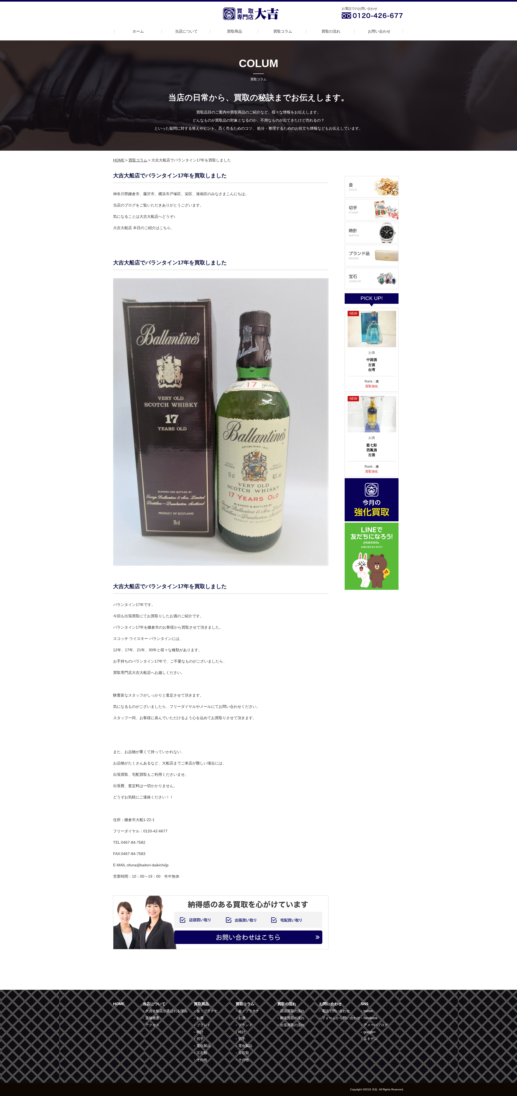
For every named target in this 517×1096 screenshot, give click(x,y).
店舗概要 (152, 1018)
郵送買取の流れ (292, 1018)
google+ (370, 1032)
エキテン (371, 1039)
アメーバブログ (376, 1025)
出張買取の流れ (292, 1025)
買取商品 (234, 31)
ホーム (138, 31)
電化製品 (204, 1046)
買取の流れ (331, 31)
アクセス (152, 1025)
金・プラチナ (207, 1011)
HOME (118, 160)
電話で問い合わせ (336, 1011)
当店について (186, 31)
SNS (364, 1004)
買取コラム (282, 31)
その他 (202, 1060)
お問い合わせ (379, 31)
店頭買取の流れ (292, 1011)
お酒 (200, 1018)
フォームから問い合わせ (341, 1018)
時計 (200, 1032)
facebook (371, 1018)
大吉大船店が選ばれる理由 (166, 1011)
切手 (200, 1039)
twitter (368, 1011)
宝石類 (202, 1053)
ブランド (204, 1025)
